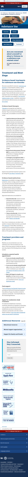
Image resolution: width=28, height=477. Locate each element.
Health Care (5, 12)
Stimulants (15, 36)
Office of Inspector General (7, 466)
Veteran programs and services (8, 438)
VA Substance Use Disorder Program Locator (15, 288)
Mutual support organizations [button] (13, 329)
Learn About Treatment (15, 173)
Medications (5, 180)
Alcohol (14, 32)
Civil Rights (9, 462)
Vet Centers (5, 101)
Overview (6, 32)
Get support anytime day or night (13, 64)
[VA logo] (2, 6)
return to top (4, 426)
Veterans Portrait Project (19, 471)
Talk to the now (13, 3)
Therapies (4, 108)
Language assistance (5, 451)
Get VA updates (4, 447)
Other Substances (17, 40)
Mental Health (12, 12)
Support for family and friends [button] (13, 334)
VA (1, 12)
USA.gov (20, 469)
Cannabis (6, 40)
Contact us (3, 434)
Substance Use (19, 12)
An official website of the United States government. (14, 1)
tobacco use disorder (14, 218)
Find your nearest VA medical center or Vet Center (15, 270)
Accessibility (3, 462)
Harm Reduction (8, 44)
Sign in (19, 6)
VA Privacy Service (5, 469)
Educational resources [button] (10, 325)
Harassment (20, 464)
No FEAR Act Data (14, 469)
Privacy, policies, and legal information (9, 467)
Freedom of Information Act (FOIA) (8, 464)
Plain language (17, 466)
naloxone (7, 225)
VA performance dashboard (7, 471)
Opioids (6, 36)
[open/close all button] (23, 321)
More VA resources (5, 443)
